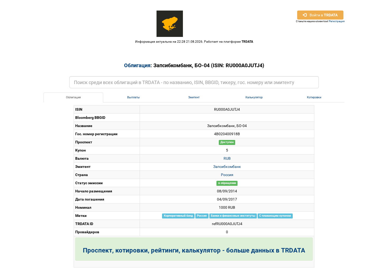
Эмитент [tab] (194, 97)
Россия (227, 175)
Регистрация (336, 21)
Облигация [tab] (73, 97)
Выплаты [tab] (133, 97)
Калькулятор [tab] (254, 97)
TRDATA (247, 41)
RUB (227, 158)
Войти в (322, 15)
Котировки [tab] (314, 97)
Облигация (137, 65)
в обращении (227, 183)
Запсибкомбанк (227, 166)
